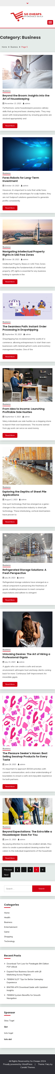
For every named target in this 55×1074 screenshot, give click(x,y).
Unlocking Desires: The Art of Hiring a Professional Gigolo (26, 655)
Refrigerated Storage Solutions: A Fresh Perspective (24, 571)
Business (7, 91)
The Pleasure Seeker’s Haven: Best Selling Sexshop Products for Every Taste (25, 756)
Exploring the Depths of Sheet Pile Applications (24, 493)
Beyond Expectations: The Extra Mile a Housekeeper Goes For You (27, 833)
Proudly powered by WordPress (18, 1064)
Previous (8, 869)
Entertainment (10, 927)
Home (7, 912)
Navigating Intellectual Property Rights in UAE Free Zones (24, 253)
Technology (9, 941)
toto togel (8, 1033)
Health (7, 917)
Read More (10, 126)
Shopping (8, 936)
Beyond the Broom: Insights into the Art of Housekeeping (26, 97)
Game (6, 931)
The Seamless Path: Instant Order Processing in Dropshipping (25, 328)
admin (27, 103)
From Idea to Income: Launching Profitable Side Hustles (24, 410)
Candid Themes (27, 1067)
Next (6, 874)
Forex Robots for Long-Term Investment (21, 179)
